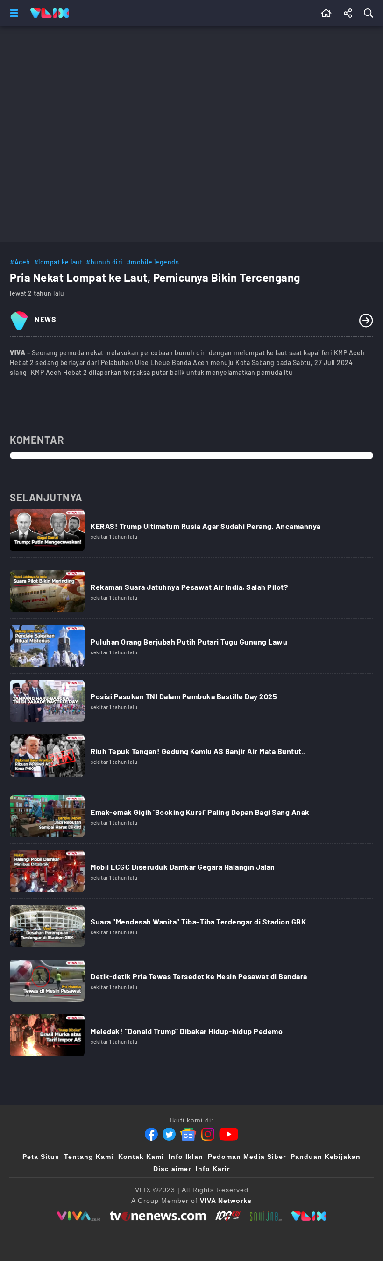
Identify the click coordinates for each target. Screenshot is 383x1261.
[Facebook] (151, 1134)
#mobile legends (153, 262)
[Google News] (188, 1134)
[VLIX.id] (308, 1216)
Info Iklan (186, 1156)
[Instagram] (207, 1134)
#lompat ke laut (58, 262)
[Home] (49, 13)
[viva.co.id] (78, 1216)
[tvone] (158, 1216)
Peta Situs (40, 1156)
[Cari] (370, 13)
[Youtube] (228, 1134)
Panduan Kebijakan (326, 1156)
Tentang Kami (88, 1156)
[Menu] (12, 13)
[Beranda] (326, 13)
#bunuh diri (104, 262)
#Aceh (20, 262)
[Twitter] (169, 1134)
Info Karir (213, 1169)
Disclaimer (172, 1169)
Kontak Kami (141, 1156)
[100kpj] (228, 1216)
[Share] (348, 13)
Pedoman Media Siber (247, 1156)
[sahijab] (266, 1216)
